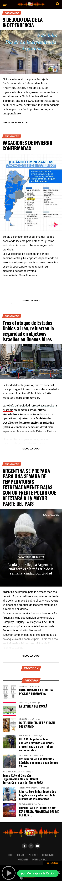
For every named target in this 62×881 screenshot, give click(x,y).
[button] (38, 873)
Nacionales (23, 859)
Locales (20, 855)
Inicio (10, 855)
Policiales (33, 855)
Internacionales (40, 859)
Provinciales (48, 855)
